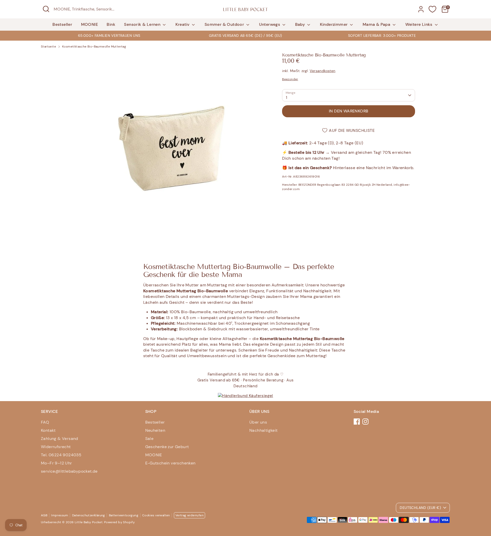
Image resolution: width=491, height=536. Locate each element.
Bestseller (62, 24)
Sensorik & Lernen (142, 24)
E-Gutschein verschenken (170, 463)
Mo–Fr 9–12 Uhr (56, 463)
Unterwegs (270, 24)
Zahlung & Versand (59, 438)
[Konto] (421, 9)
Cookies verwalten (156, 515)
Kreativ (183, 24)
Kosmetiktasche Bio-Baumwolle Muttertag (94, 46)
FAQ (45, 422)
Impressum (59, 515)
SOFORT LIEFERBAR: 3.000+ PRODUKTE (382, 35)
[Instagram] (365, 421)
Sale (149, 438)
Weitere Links (419, 24)
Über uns (258, 422)
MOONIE (89, 24)
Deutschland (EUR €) (420, 507)
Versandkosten (322, 70)
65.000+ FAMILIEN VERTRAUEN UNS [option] (109, 35)
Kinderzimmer (334, 24)
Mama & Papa (377, 24)
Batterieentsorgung (123, 515)
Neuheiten (155, 430)
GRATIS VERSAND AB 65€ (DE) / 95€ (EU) (245, 35)
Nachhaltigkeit (263, 430)
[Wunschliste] (432, 9)
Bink (111, 24)
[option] (245, 35)
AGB (44, 515)
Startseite (48, 46)
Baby (300, 24)
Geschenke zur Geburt (167, 446)
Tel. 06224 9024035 (61, 455)
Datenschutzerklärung (88, 515)
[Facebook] (357, 421)
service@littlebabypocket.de (69, 471)
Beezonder (290, 79)
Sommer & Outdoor (225, 24)
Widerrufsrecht (56, 446)
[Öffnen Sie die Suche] (46, 9)
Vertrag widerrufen (189, 515)
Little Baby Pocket (89, 522)
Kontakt (48, 430)
